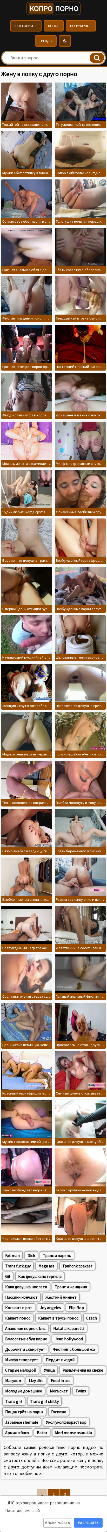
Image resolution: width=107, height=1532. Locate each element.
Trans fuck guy (18, 1265)
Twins (81, 1390)
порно (54, 8)
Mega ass (46, 1265)
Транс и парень (57, 1255)
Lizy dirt (36, 1380)
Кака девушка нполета (26, 1286)
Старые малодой (20, 1370)
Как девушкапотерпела (40, 1276)
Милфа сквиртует (21, 1359)
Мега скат (59, 1390)
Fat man (12, 1255)
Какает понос (17, 1318)
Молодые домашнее (23, 1390)
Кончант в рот (18, 1307)
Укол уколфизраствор (66, 1422)
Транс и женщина (71, 1286)
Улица (49, 1370)
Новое (53, 25)
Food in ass (60, 1380)
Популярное (80, 25)
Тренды (45, 41)
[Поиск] (97, 58)
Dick (31, 1255)
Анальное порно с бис (25, 1328)
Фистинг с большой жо (74, 1349)
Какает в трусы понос (58, 1318)
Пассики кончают (21, 1297)
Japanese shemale (21, 1422)
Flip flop (76, 1307)
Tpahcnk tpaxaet (77, 1265)
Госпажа (58, 1411)
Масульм (13, 1380)
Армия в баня (17, 1432)
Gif (7, 1276)
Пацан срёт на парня (24, 1411)
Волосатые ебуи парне (26, 1338)
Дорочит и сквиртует (25, 1349)
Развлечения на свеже (83, 1370)
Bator (42, 1432)
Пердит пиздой (60, 1359)
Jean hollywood (69, 1338)
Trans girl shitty (44, 1401)
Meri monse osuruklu (73, 1432)
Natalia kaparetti (68, 1328)
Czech (91, 1318)
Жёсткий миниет (61, 1297)
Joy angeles (50, 1307)
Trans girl (13, 1401)
